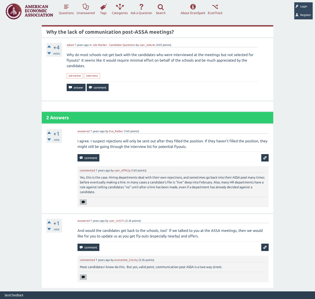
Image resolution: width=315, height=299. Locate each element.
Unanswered (86, 13)
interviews (92, 75)
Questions (66, 13)
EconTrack (215, 13)
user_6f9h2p (122, 170)
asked (70, 44)
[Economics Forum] (29, 11)
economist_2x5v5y (126, 259)
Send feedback (14, 295)
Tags (103, 13)
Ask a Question (141, 13)
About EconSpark (193, 13)
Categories (120, 13)
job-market (75, 75)
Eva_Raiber (116, 131)
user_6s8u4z (147, 44)
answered (83, 131)
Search (161, 13)
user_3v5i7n (117, 220)
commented (87, 170)
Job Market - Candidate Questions (113, 44)
